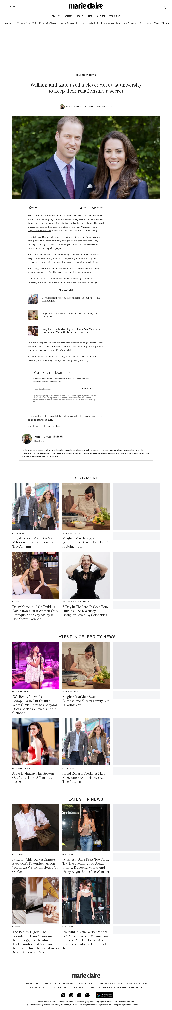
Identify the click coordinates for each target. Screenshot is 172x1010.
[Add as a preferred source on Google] (120, 995)
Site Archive (32, 983)
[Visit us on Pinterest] (87, 995)
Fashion (56, 16)
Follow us (86, 208)
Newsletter (99, 208)
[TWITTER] (54, 436)
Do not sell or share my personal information (116, 987)
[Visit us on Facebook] (79, 995)
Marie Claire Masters (48, 23)
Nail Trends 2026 (90, 23)
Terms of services (61, 396)
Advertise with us (137, 983)
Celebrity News (86, 75)
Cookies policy (60, 987)
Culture (101, 16)
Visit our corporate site (123, 1002)
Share (34, 208)
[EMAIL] (61, 436)
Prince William (35, 215)
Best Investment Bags (110, 23)
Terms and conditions (109, 983)
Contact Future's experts (59, 983)
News (110, 107)
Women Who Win (161, 23)
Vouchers (114, 16)
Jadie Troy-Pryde (75, 107)
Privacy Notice (38, 398)
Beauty (68, 16)
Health (80, 16)
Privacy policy (38, 987)
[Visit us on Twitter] (63, 995)
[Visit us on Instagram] (71, 995)
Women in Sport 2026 (26, 23)
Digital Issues (145, 23)
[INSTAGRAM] (57, 436)
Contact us (85, 983)
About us (79, 987)
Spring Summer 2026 (69, 23)
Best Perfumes (129, 23)
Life (90, 16)
